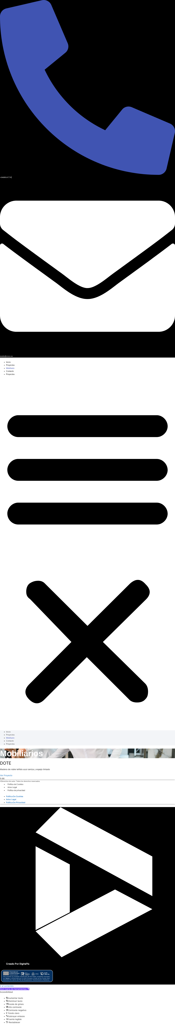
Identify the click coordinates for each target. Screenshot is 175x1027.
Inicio (8, 362)
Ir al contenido (7, 986)
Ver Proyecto (6, 775)
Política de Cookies (15, 784)
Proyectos (10, 365)
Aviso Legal (12, 787)
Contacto (10, 371)
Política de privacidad (16, 790)
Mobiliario (10, 368)
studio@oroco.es (6, 356)
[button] (87, 554)
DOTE (5, 763)
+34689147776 (5, 177)
